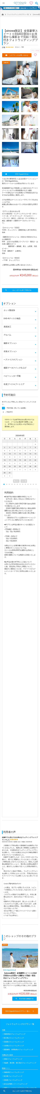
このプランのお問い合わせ (16, 55)
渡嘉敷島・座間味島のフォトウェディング (18, 1050)
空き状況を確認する (24, 999)
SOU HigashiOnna (16, 174)
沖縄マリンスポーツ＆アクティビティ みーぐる (20, 1088)
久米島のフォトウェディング (14, 1046)
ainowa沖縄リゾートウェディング (15, 1084)
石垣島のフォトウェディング (14, 1042)
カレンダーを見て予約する (18, 290)
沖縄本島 (6, 62)
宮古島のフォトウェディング (14, 1038)
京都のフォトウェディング (13, 1059)
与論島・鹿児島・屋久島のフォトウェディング (20, 1063)
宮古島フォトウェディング (13, 1076)
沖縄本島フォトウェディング (14, 1072)
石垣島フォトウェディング (13, 1080)
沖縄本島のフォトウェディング (14, 1034)
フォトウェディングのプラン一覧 (16, 14)
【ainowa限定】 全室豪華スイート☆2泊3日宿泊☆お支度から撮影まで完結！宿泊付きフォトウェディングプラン (20, 975)
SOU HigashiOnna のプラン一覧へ (20, 1011)
